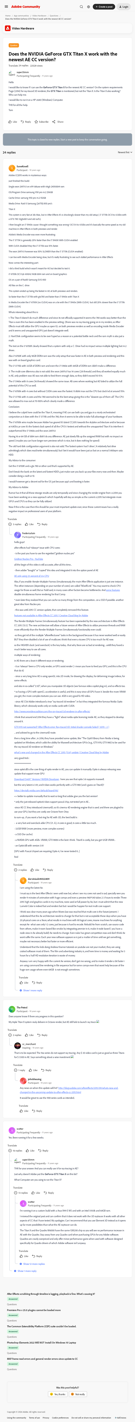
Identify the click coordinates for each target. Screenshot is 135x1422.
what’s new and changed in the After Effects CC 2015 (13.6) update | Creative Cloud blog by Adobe (61, 752)
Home (8, 15)
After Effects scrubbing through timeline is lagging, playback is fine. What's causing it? (51, 1293)
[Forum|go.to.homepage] (25, 7)
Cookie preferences (60, 1417)
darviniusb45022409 (39, 878)
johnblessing (34, 1079)
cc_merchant (29, 1043)
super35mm (23, 72)
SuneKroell (22, 166)
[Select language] (88, 7)
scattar (20, 1128)
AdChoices (121, 1417)
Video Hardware (39, 15)
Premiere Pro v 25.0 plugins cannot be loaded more (34, 1310)
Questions (54, 15)
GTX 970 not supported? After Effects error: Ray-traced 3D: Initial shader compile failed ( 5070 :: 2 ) (61, 726)
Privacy (46, 1417)
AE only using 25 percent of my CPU (31, 575)
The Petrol (22, 1007)
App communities (21, 15)
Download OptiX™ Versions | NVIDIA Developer (36, 779)
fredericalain (28, 533)
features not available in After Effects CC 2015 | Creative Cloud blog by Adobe (51, 615)
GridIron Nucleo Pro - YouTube (28, 558)
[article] (67, 345)
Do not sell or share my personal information (91, 1417)
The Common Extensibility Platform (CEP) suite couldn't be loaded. (41, 1326)
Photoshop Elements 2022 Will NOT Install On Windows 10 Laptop (41, 1342)
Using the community (16, 1417)
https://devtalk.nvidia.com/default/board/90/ (36, 790)
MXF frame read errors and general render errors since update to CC (42, 1358)
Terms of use (34, 1417)
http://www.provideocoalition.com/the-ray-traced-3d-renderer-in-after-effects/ (52, 711)
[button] (6, 7)
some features (113, 589)
